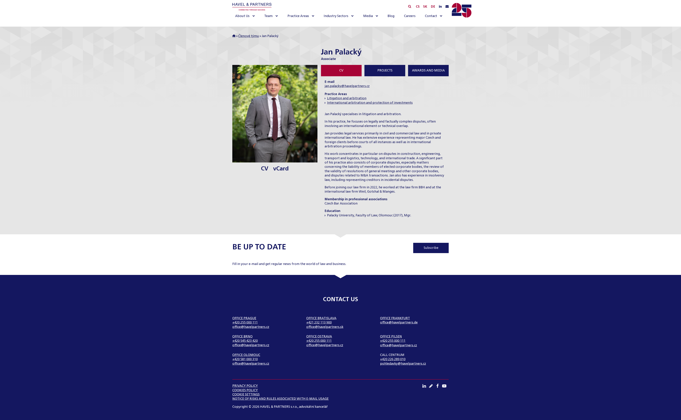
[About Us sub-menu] (254, 16)
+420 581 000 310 (245, 359)
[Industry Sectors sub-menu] (353, 16)
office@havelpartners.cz (250, 327)
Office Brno (242, 336)
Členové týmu (248, 36)
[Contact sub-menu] (442, 16)
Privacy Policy (245, 386)
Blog (390, 16)
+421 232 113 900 (319, 322)
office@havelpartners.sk (324, 327)
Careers (410, 16)
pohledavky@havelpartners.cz (403, 363)
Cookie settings (246, 394)
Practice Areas (298, 16)
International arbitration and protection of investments (370, 102)
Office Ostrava (319, 336)
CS (418, 6)
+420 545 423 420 (245, 340)
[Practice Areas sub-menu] (314, 16)
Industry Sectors (336, 16)
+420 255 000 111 (245, 322)
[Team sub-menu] (277, 16)
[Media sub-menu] (378, 16)
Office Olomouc (246, 355)
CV (264, 169)
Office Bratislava (321, 318)
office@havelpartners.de (399, 322)
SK (425, 6)
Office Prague (244, 318)
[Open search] (409, 6)
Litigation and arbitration (346, 98)
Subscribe (431, 248)
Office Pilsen (391, 336)
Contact (431, 16)
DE (433, 6)
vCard (281, 169)
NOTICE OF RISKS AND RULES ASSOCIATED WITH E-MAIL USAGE (280, 398)
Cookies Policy (245, 390)
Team (268, 16)
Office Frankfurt (395, 318)
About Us (242, 16)
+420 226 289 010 (392, 359)
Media (368, 16)
